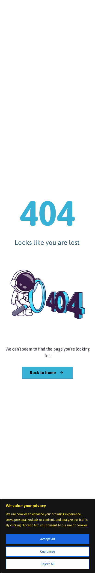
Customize (47, 551)
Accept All (47, 539)
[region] (47, 536)
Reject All (47, 564)
